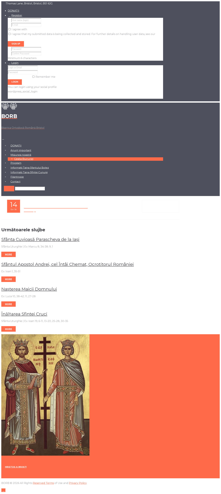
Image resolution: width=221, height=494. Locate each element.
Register (16, 15)
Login (14, 62)
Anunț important (21, 150)
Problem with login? (21, 96)
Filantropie (17, 176)
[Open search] (9, 188)
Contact (15, 181)
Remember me (45, 76)
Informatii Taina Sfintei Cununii (29, 172)
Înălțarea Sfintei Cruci (24, 314)
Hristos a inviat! (16, 467)
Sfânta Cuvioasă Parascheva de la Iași (40, 239)
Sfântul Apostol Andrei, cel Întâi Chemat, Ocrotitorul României (67, 264)
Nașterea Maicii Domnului (29, 289)
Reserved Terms (43, 483)
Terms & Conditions (40, 29)
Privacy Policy (17, 38)
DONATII (13, 10)
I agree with (19, 29)
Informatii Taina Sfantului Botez (30, 167)
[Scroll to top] (3, 490)
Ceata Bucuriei (23, 158)
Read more (160, 206)
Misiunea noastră (21, 154)
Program (16, 163)
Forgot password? (19, 76)
